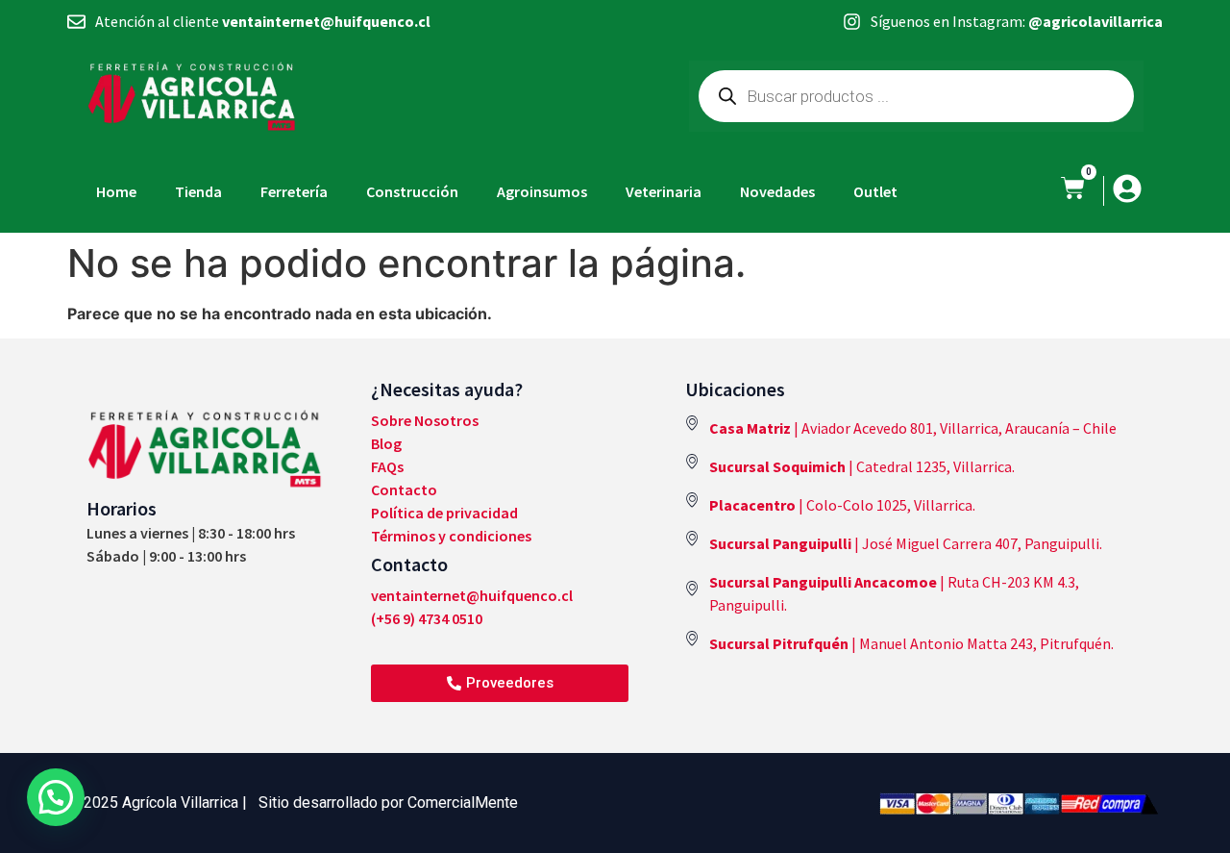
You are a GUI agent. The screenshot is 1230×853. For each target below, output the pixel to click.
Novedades (777, 191)
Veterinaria (663, 191)
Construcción (412, 191)
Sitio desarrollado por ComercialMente (388, 802)
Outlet (875, 191)
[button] (56, 797)
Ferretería (294, 191)
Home (116, 191)
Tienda (198, 191)
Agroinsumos (542, 191)
